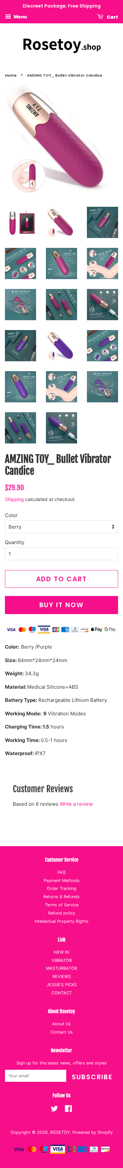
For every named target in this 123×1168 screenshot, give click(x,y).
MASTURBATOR (61, 968)
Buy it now (61, 604)
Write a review (76, 804)
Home (11, 75)
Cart (112, 16)
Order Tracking (61, 888)
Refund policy (61, 913)
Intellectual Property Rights (62, 921)
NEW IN (61, 952)
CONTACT (61, 992)
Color (11, 515)
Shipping (14, 499)
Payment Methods (62, 880)
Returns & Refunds (61, 896)
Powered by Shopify (92, 1132)
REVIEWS (61, 976)
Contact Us (62, 1032)
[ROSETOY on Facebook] (68, 1110)
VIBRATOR (61, 960)
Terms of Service (61, 904)
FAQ (61, 872)
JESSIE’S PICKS (62, 984)
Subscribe (92, 1077)
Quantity (14, 542)
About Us (61, 1023)
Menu (20, 16)
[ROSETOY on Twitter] (54, 1110)
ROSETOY (60, 1132)
